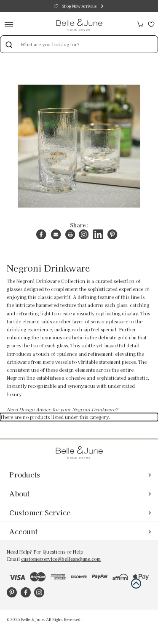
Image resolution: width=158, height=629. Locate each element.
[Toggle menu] (11, 24)
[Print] (70, 234)
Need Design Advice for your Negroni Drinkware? (62, 409)
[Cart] (140, 23)
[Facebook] (41, 234)
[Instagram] (83, 234)
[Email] (56, 234)
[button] (136, 583)
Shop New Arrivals (79, 6)
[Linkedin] (98, 234)
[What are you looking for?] (8, 44)
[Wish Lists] (151, 23)
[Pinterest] (112, 234)
